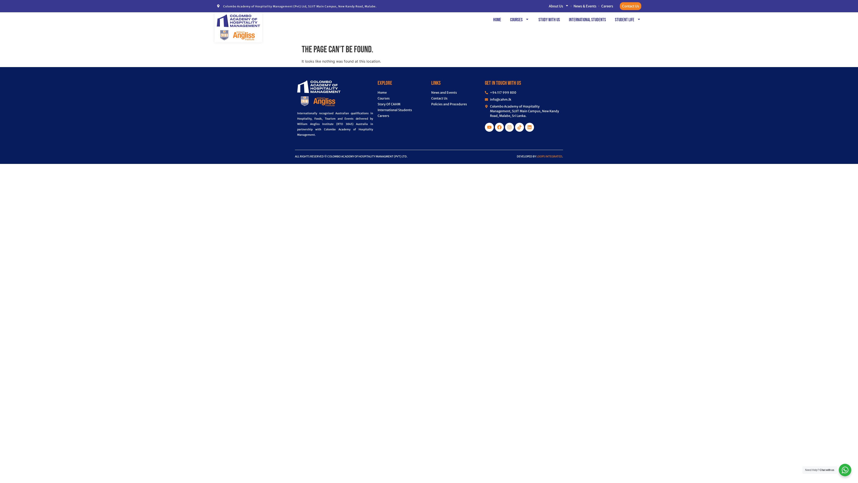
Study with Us (549, 20)
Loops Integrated (549, 156)
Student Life (624, 20)
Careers (607, 6)
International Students (587, 20)
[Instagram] (509, 127)
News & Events (585, 6)
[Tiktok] (519, 127)
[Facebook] (499, 127)
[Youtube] (489, 127)
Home (497, 20)
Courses (516, 20)
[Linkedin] (529, 127)
